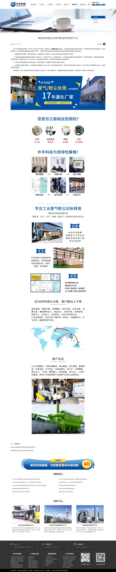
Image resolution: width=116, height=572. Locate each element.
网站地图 (65, 570)
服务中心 (66, 4)
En (89, 4)
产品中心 (42, 4)
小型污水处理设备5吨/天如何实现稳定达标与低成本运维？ (26, 479)
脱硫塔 (47, 565)
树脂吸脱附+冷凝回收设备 (17, 561)
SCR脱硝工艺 (49, 557)
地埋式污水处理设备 (68, 565)
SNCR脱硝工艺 (49, 563)
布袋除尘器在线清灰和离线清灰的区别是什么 (23, 447)
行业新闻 (95, 17)
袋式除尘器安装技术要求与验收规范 (21, 491)
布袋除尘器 (54, 49)
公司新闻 (95, 22)
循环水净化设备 (67, 567)
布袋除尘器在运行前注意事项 (66, 491)
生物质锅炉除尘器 (32, 565)
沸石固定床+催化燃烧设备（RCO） (18, 559)
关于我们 (58, 4)
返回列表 (100, 44)
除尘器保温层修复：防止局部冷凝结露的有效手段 (71, 482)
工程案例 (50, 4)
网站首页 (34, 4)
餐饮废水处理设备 (67, 563)
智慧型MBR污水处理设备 (69, 559)
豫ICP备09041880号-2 (39, 570)
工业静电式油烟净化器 (16, 567)
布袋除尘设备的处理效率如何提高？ (67, 485)
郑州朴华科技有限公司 (57, 570)
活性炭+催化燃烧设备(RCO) (17, 557)
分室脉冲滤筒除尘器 (33, 563)
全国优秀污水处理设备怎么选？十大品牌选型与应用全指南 (26, 482)
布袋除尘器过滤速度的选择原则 (66, 488)
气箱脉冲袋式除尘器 (33, 567)
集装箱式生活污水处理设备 (69, 557)
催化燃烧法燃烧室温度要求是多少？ (21, 488)
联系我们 (83, 4)
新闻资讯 (75, 4)
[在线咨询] (58, 464)
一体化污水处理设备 (68, 561)
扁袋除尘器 (31, 559)
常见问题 (95, 20)
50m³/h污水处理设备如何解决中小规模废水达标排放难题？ (73, 479)
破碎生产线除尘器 (32, 561)
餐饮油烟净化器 (14, 563)
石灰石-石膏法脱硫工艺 (51, 559)
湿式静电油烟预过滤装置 (17, 565)
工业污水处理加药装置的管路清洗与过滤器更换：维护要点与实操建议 (29, 485)
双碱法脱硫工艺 (49, 561)
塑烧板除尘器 (31, 557)
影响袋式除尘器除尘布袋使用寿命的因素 (22, 450)
